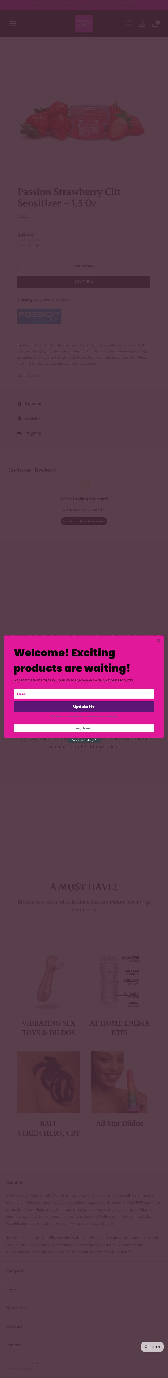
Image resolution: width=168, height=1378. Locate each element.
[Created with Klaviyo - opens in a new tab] (84, 740)
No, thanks (84, 728)
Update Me (83, 706)
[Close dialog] (158, 640)
